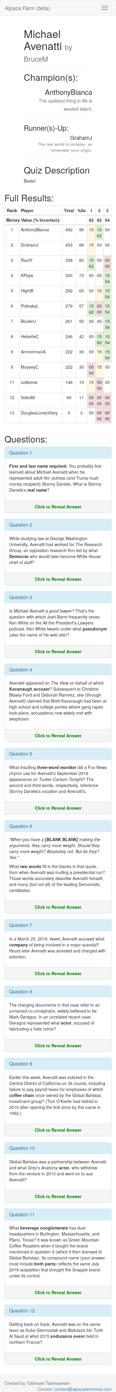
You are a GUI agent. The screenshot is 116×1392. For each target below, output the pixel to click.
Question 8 (20, 991)
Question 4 (20, 669)
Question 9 (20, 1063)
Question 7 (20, 925)
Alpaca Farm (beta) (27, 8)
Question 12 (22, 1310)
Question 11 (22, 1214)
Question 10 (22, 1148)
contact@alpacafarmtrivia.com (83, 1389)
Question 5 (20, 753)
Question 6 (20, 826)
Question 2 (20, 524)
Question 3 (20, 597)
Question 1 (20, 452)
